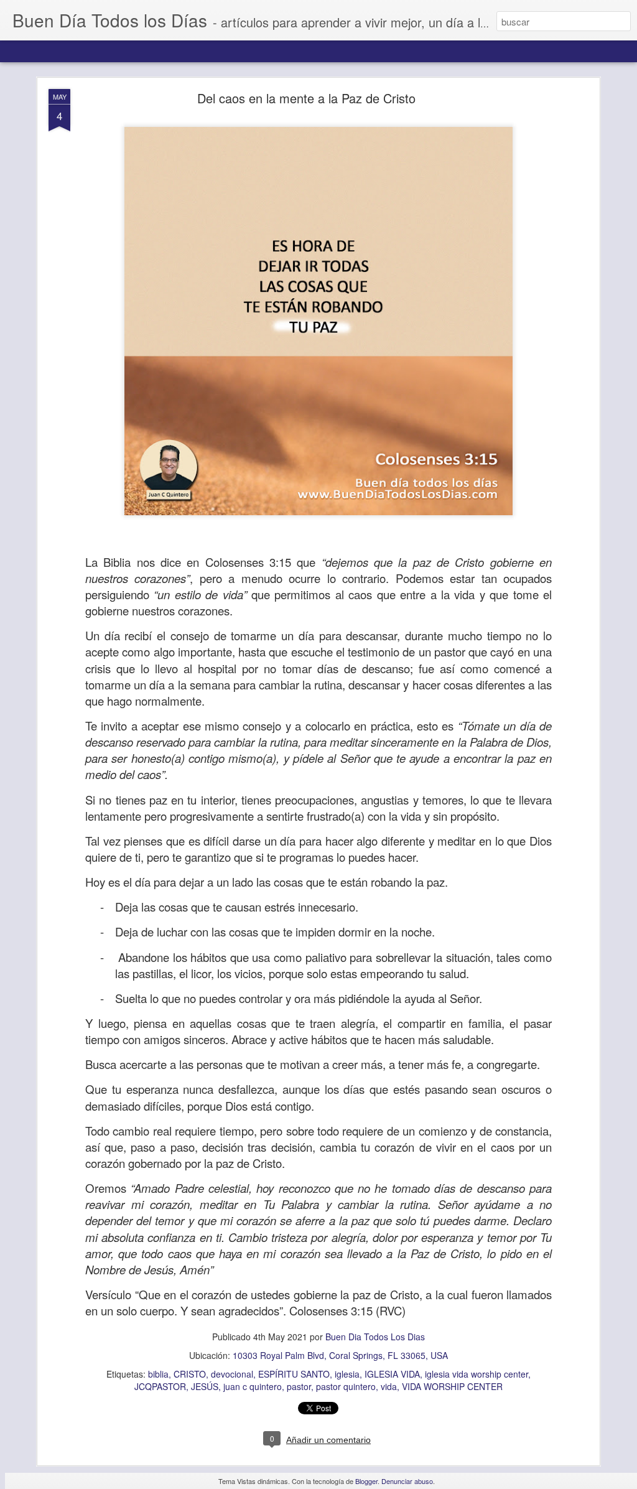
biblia (158, 1374)
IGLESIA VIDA (392, 1374)
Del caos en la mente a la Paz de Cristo (306, 98)
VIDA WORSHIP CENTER (452, 1386)
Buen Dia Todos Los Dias (375, 1336)
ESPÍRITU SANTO (294, 1374)
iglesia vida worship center (476, 1374)
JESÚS (204, 1386)
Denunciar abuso (407, 1481)
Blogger (366, 1481)
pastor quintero (346, 1386)
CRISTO (190, 1374)
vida (389, 1386)
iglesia (347, 1374)
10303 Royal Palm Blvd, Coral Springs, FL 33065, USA (340, 1355)
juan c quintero (252, 1386)
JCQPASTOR (160, 1386)
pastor (299, 1386)
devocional (232, 1374)
